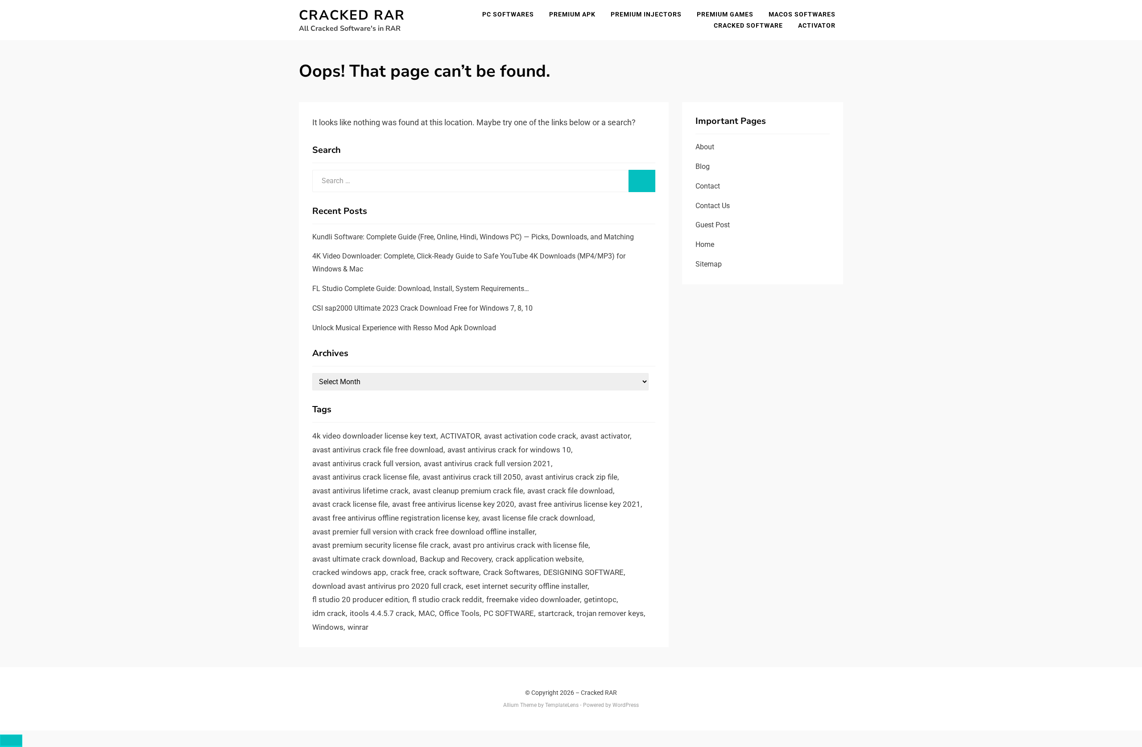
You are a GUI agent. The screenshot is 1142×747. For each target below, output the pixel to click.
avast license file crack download (537, 517)
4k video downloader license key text (374, 435)
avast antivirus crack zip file (571, 476)
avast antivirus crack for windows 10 (509, 449)
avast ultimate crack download (364, 558)
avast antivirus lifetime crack (360, 490)
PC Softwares (508, 14)
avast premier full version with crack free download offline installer (423, 531)
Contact (707, 186)
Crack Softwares (511, 572)
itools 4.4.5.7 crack (382, 613)
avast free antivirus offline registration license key (395, 517)
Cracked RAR (352, 15)
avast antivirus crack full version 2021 (487, 463)
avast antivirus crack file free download (377, 449)
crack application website (539, 558)
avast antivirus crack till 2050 (471, 476)
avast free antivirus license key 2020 (453, 504)
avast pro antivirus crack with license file (520, 545)
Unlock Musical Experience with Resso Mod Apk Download (404, 328)
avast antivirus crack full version (366, 463)
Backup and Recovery (456, 558)
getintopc (600, 599)
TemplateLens (562, 705)
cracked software (748, 25)
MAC (426, 613)
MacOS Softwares (802, 14)
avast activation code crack (530, 435)
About (704, 147)
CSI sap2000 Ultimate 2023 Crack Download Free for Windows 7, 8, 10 (422, 308)
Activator (817, 25)
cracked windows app (349, 572)
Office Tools (459, 613)
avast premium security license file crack (380, 545)
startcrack (555, 613)
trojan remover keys (610, 613)
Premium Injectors (646, 14)
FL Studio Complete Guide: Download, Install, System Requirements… (420, 288)
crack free (407, 572)
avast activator (605, 435)
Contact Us (712, 205)
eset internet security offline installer (527, 586)
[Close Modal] (11, 741)
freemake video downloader (533, 599)
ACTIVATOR (460, 435)
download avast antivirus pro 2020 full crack (387, 586)
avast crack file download (570, 490)
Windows (327, 627)
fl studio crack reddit (447, 599)
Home (704, 244)
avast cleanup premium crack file (468, 490)
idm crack (329, 613)
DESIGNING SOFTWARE (583, 572)
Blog (702, 166)
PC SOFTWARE (509, 613)
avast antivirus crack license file (365, 476)
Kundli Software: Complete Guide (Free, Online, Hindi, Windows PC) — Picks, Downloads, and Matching (473, 237)
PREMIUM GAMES (725, 14)
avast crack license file (350, 504)
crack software (453, 572)
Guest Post (712, 225)
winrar (358, 627)
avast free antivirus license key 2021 (579, 504)
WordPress (625, 705)
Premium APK (572, 14)
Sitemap (708, 264)
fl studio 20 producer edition (360, 599)
